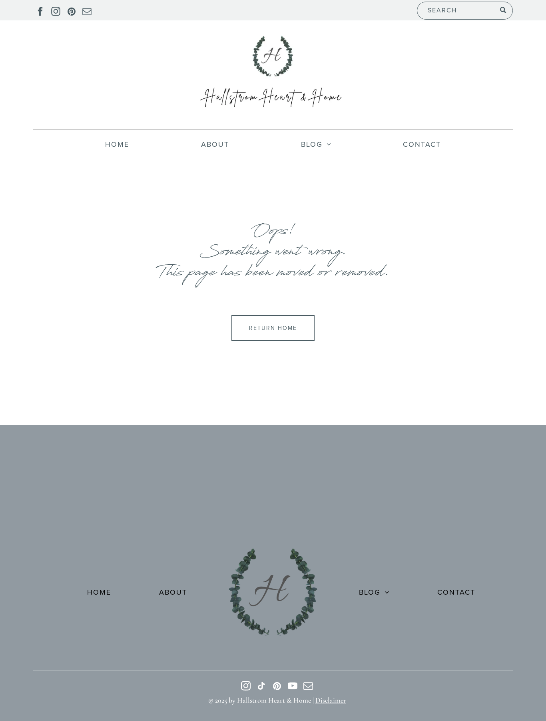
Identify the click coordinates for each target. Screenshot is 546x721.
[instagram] (56, 12)
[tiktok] (262, 687)
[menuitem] (117, 144)
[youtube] (293, 687)
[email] (87, 12)
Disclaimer (330, 700)
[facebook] (40, 12)
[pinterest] (71, 12)
